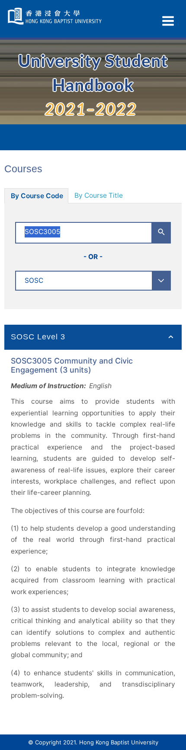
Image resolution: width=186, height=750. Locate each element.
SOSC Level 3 (38, 336)
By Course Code (37, 196)
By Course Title (98, 195)
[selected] (56, 16)
